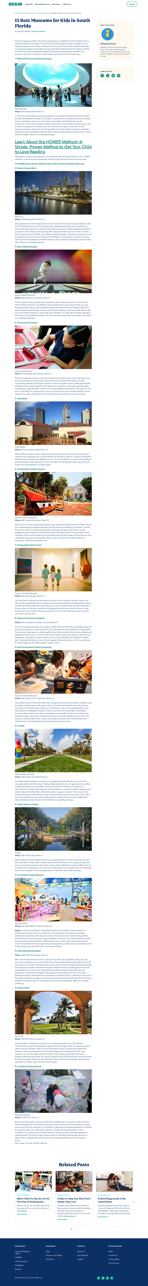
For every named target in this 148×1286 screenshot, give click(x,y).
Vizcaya (79, 49)
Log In (132, 4)
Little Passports (21, 1261)
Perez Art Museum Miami (26, 168)
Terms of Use (113, 1263)
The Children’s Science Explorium (30, 875)
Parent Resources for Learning (25, 13)
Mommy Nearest (44, 13)
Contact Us (113, 1255)
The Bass (40, 49)
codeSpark (19, 1265)
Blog (48, 1251)
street (62, 43)
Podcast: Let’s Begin (54, 1255)
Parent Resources (42, 4)
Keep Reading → (23, 1214)
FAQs (110, 1251)
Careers (80, 1259)
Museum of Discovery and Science (30, 618)
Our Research (82, 1255)
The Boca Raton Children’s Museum (31, 469)
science (25, 46)
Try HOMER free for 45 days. (26, 163)
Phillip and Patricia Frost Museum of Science (34, 58)
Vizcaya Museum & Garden (27, 804)
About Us (67, 4)
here (52, 134)
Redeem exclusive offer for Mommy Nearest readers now (61, 163)
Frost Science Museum (24, 49)
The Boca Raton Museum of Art (29, 545)
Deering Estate (23, 988)
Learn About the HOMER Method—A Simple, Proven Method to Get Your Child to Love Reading (53, 146)
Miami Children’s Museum (27, 246)
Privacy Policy (114, 1259)
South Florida (52, 41)
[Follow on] (98, 1278)
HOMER (18, 1257)
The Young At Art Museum (27, 322)
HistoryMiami (22, 398)
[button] (133, 1200)
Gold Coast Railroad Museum (29, 951)
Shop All (29, 4)
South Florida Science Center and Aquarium (34, 647)
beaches (27, 41)
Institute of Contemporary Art (29, 1066)
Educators (56, 4)
